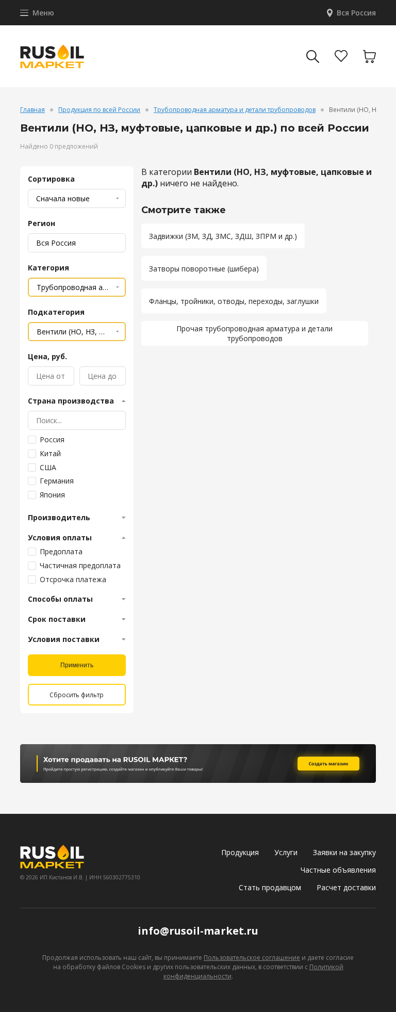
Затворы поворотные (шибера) (204, 269)
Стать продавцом (270, 887)
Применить (76, 665)
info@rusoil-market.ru (198, 931)
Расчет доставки (346, 887)
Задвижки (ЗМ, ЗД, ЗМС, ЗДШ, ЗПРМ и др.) (223, 236)
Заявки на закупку (344, 852)
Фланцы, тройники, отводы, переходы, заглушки (234, 301)
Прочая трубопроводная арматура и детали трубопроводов (254, 333)
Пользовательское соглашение (252, 957)
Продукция (240, 852)
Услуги (286, 852)
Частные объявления (338, 870)
